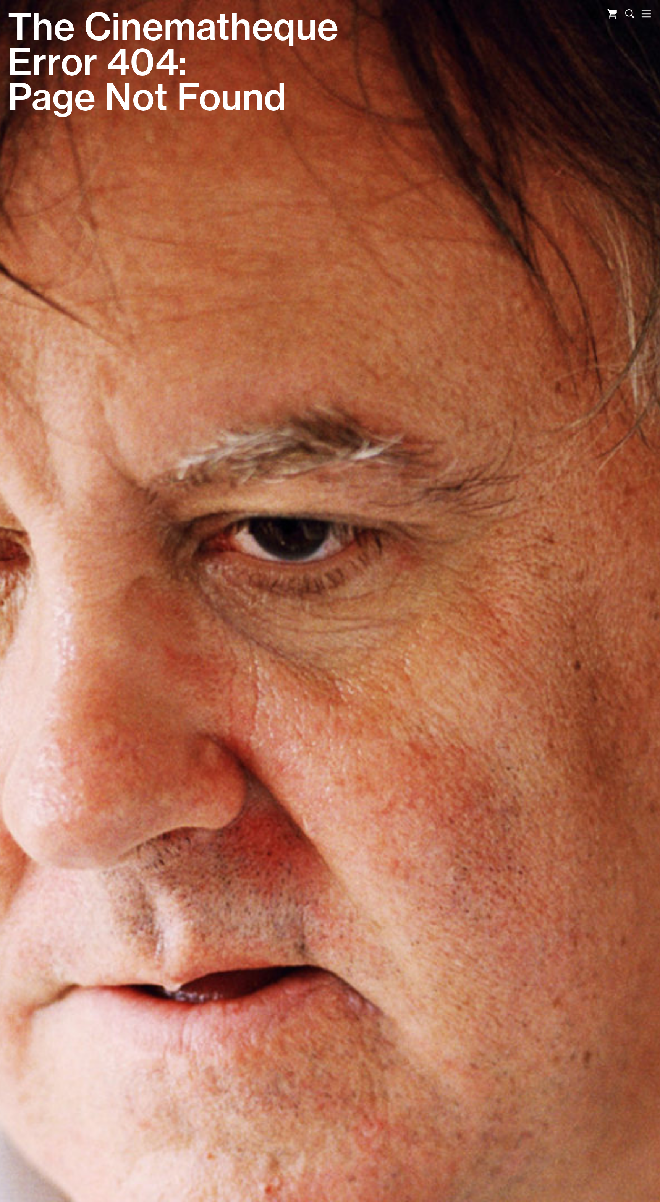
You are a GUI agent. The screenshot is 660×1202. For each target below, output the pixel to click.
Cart (612, 14)
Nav (646, 14)
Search (630, 14)
